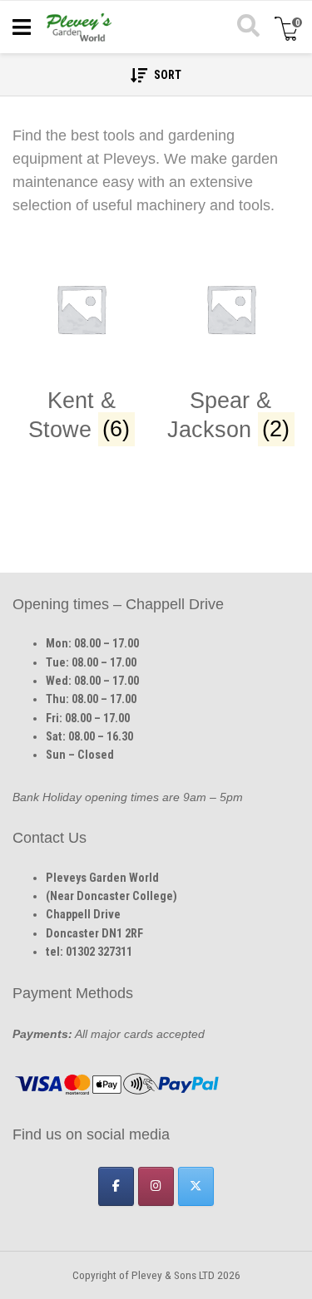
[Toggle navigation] (21, 27)
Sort (166, 75)
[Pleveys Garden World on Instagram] (156, 1186)
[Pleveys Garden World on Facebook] (116, 1186)
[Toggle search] (247, 27)
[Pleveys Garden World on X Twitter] (196, 1186)
